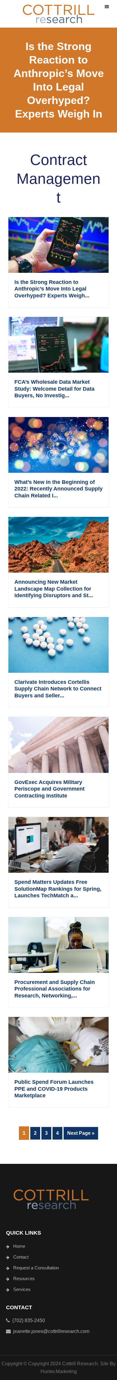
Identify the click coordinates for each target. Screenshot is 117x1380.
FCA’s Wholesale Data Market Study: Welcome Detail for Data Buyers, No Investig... (54, 388)
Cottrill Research (58, 14)
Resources (24, 1278)
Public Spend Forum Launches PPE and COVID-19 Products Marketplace (54, 1088)
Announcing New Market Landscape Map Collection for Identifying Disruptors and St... (53, 588)
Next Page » (80, 1135)
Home (19, 1246)
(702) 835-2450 (27, 1320)
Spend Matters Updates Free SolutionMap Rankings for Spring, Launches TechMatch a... (57, 889)
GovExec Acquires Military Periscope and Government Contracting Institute (49, 789)
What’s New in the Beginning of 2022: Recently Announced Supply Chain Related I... (58, 489)
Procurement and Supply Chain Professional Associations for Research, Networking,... (54, 989)
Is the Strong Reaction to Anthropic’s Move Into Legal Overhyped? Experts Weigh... (51, 289)
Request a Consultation (36, 1267)
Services (22, 1289)
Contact (20, 1256)
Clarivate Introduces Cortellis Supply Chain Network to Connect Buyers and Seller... (57, 689)
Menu (107, 7)
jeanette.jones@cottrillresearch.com (51, 1331)
